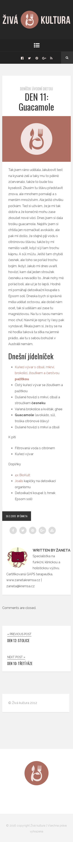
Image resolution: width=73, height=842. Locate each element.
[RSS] (51, 58)
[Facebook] (22, 58)
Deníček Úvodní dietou (36, 88)
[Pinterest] (36, 58)
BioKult (24, 475)
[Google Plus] (44, 58)
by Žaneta (22, 516)
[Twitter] (29, 58)
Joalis (19, 481)
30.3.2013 (11, 516)
